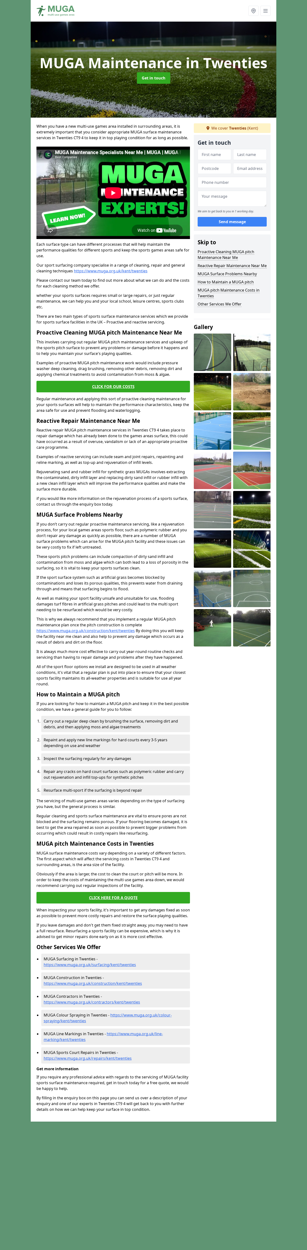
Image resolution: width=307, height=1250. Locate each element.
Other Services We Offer (220, 304)
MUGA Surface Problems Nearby (227, 273)
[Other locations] (253, 11)
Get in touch (153, 78)
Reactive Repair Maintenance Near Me (232, 265)
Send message (232, 222)
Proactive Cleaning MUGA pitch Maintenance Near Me (226, 254)
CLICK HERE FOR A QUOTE (113, 897)
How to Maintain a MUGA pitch (226, 282)
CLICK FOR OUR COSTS (113, 386)
